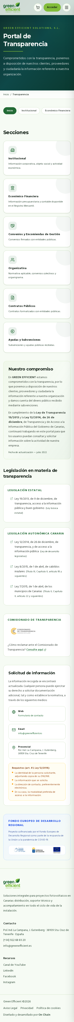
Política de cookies (48, 1008)
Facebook (9, 976)
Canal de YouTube (14, 965)
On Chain (44, 1014)
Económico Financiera (57, 111)
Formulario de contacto (30, 716)
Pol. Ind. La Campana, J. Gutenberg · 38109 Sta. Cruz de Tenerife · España (36, 932)
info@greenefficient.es (30, 733)
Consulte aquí (34, 650)
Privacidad (27, 1008)
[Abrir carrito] (38, 7)
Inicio (6, 94)
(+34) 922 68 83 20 (14, 940)
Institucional (29, 111)
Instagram (9, 982)
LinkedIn (8, 970)
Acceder (52, 7)
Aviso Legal (10, 1008)
